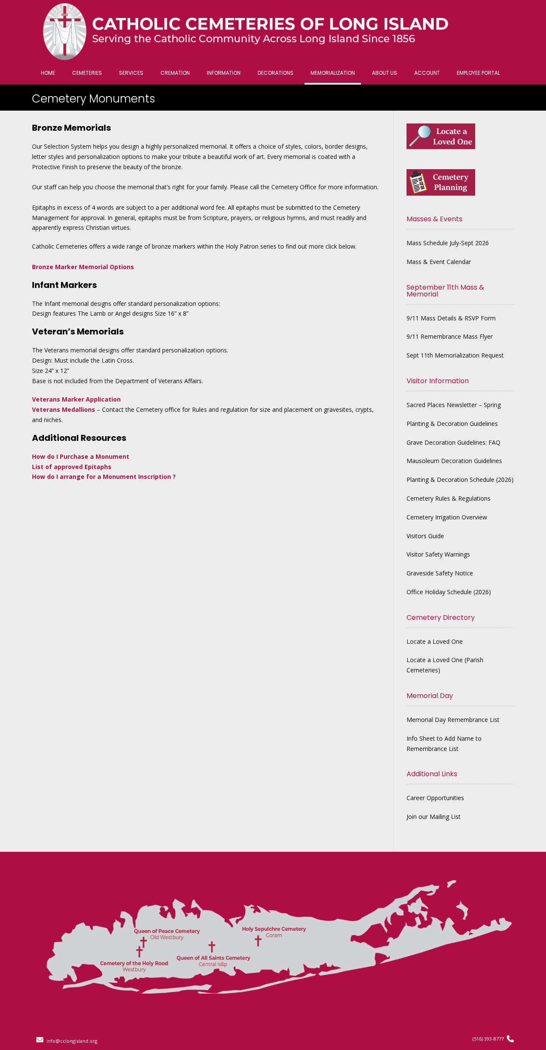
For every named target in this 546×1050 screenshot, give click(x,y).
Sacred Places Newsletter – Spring (454, 405)
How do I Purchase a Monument (80, 456)
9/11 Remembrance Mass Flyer (450, 336)
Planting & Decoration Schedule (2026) (460, 479)
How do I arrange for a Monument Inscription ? (104, 476)
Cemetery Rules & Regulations (449, 498)
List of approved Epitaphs (71, 467)
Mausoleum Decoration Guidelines (454, 461)
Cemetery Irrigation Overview (447, 517)
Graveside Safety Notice (440, 573)
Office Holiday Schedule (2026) (449, 592)
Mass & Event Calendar (439, 262)
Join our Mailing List (434, 816)
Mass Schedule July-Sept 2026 (448, 243)
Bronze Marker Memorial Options (83, 267)
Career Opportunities (435, 798)
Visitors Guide (425, 536)
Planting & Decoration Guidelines (452, 423)
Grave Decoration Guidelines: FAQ (453, 442)
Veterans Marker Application (76, 399)
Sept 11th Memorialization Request (455, 355)
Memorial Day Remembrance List (453, 720)
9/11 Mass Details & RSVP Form (451, 318)
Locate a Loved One (435, 641)
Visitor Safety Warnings (438, 554)
